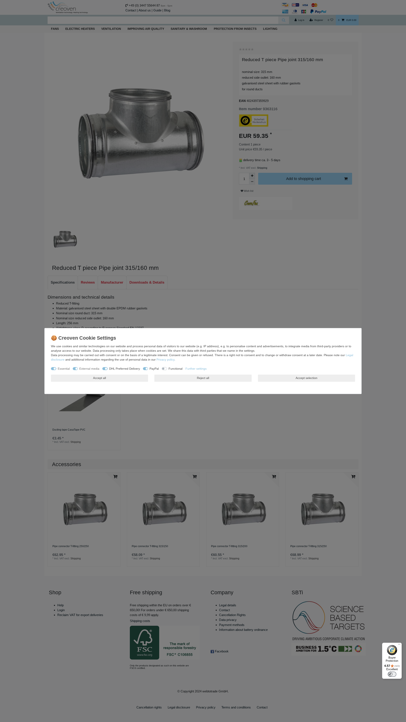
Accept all (99, 378)
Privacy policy (165, 359)
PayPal (154, 368)
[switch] (392, 674)
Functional (175, 368)
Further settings (196, 368)
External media (89, 368)
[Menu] (399, 645)
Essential (64, 368)
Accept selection (306, 378)
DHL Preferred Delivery (124, 368)
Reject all (203, 378)
